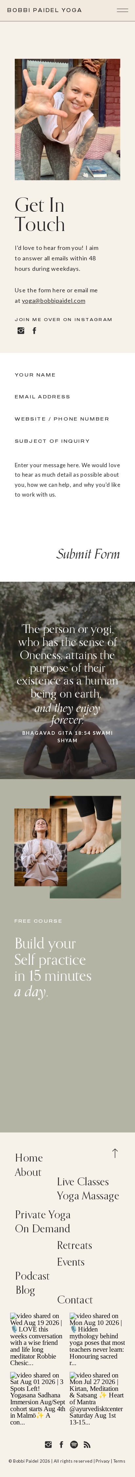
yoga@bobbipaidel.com (53, 300)
